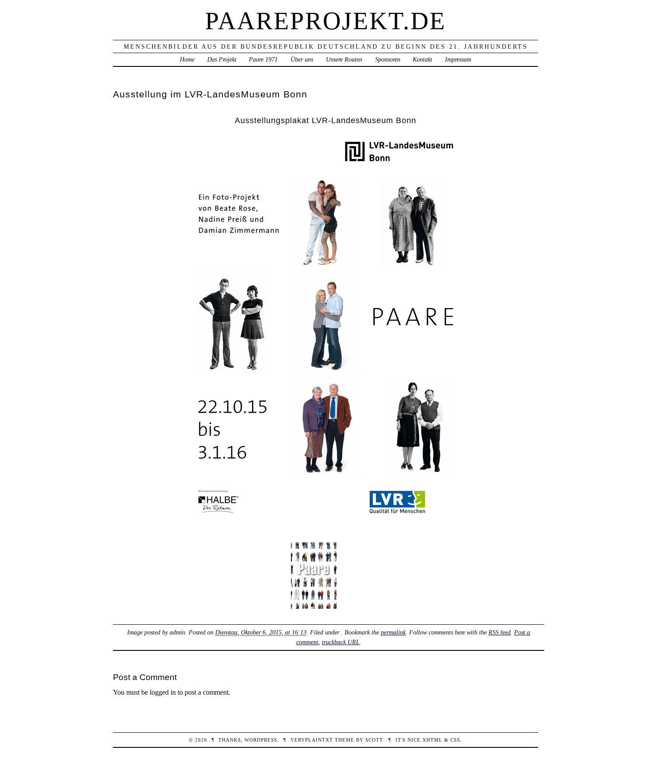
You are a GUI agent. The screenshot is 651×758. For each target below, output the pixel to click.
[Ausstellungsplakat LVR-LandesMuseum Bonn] (326, 526)
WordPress (260, 740)
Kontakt (422, 59)
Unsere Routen (344, 59)
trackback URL (341, 642)
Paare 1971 (263, 59)
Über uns (302, 59)
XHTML (432, 740)
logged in (163, 692)
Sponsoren (387, 59)
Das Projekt (221, 59)
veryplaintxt (312, 740)
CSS (455, 740)
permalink (393, 632)
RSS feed (499, 632)
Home (187, 59)
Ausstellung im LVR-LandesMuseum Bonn (210, 94)
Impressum (458, 59)
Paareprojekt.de (325, 21)
